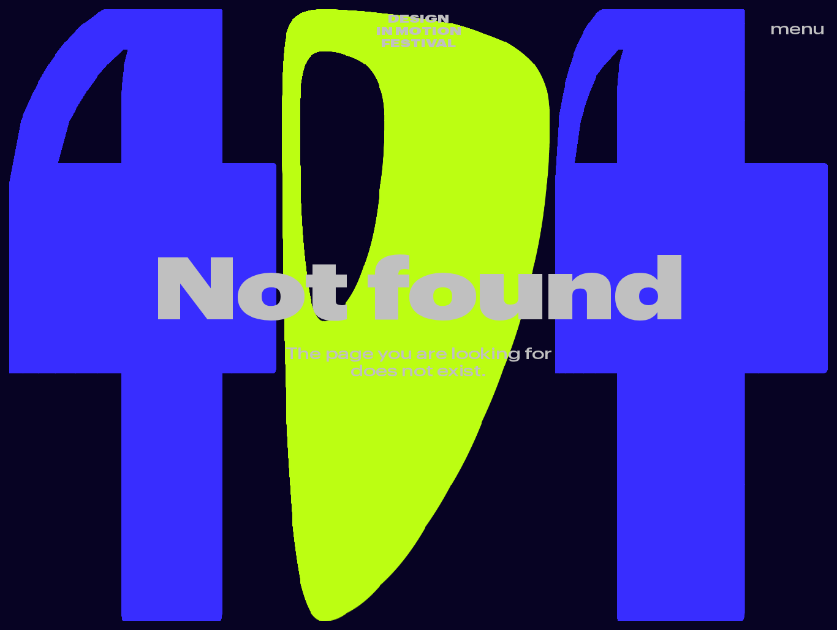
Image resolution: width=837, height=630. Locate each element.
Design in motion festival (418, 30)
